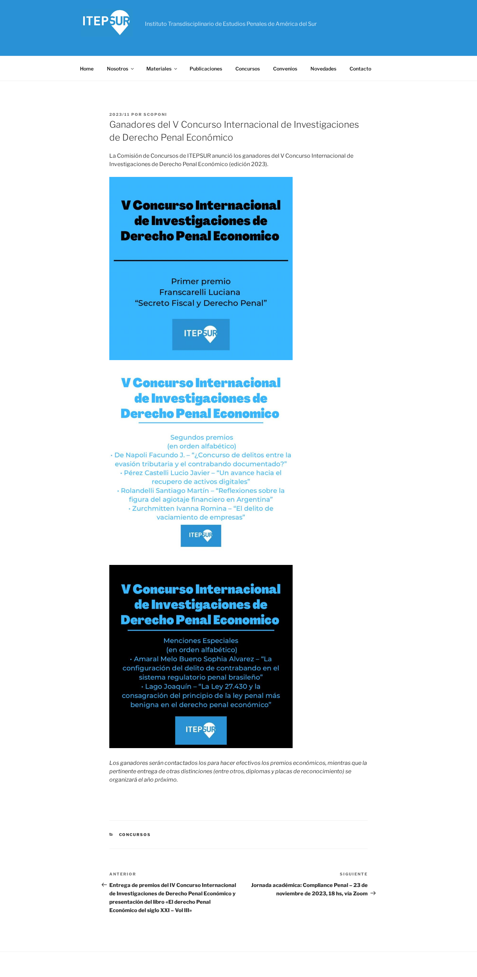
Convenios (285, 69)
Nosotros (117, 69)
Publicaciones (206, 69)
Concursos (247, 69)
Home (87, 69)
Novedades (323, 69)
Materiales (158, 69)
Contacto (360, 69)
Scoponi (155, 114)
